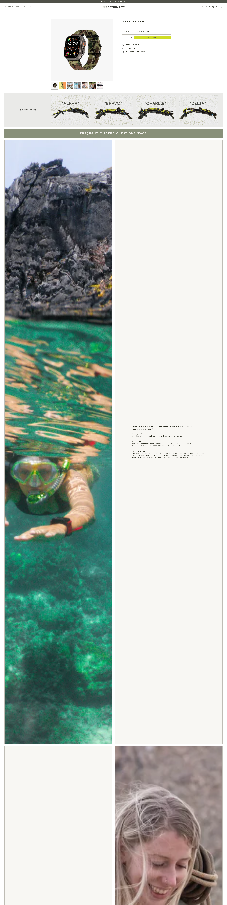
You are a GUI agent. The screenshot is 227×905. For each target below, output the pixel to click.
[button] (8, 7)
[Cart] (221, 6)
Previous (51, 50)
